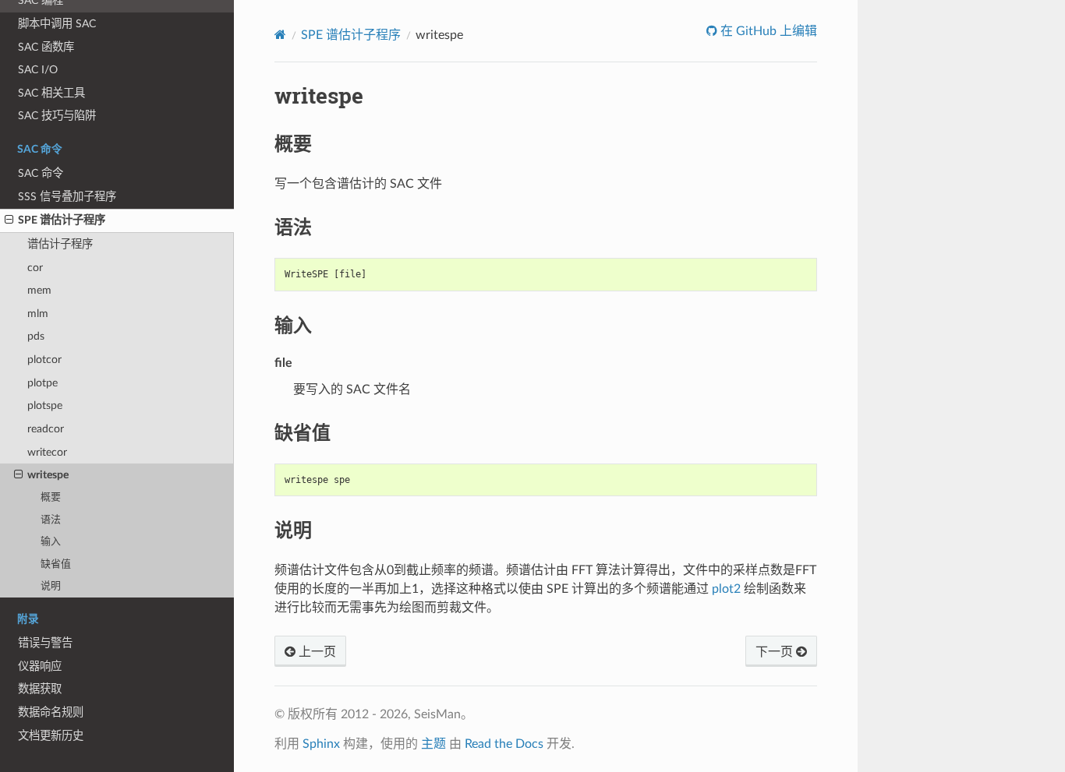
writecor (47, 452)
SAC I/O (38, 70)
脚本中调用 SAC (57, 24)
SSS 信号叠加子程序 (67, 197)
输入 (51, 542)
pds (35, 336)
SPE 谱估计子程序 (61, 220)
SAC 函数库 (46, 47)
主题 (433, 744)
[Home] (280, 34)
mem (39, 290)
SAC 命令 (40, 173)
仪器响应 (40, 666)
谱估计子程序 (60, 244)
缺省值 (56, 564)
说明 (51, 586)
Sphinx (321, 744)
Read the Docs (504, 744)
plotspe (44, 405)
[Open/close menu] (9, 220)
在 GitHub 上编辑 (767, 31)
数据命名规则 (50, 712)
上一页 (315, 652)
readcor (45, 429)
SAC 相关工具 (51, 93)
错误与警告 (45, 643)
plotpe (42, 383)
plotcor (44, 359)
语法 (51, 520)
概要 (51, 497)
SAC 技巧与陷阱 (57, 116)
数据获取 (40, 689)
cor (35, 267)
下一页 (775, 652)
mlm (37, 313)
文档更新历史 (50, 736)
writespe (48, 475)
